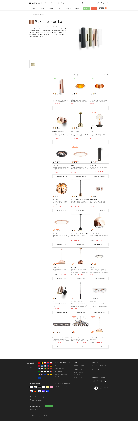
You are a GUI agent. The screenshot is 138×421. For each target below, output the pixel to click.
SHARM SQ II (93, 301)
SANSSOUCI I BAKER (76, 301)
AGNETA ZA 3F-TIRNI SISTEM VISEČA (80, 233)
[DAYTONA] (99, 86)
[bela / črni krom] (95, 298)
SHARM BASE (93, 199)
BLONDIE (73, 267)
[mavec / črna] (74, 94)
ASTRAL (73, 335)
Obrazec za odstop (61, 374)
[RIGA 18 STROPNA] (99, 154)
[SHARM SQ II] (99, 291)
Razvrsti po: (70, 75)
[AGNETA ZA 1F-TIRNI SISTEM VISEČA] (80, 188)
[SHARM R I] (61, 154)
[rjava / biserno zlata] (53, 332)
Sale (93, 8)
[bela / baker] (55, 162)
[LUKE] (61, 86)
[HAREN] (61, 291)
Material (67, 8)
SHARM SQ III (55, 335)
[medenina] (55, 94)
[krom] (93, 196)
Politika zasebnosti (61, 377)
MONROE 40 (55, 267)
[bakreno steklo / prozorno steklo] (74, 332)
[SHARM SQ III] (61, 325)
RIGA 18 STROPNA (94, 165)
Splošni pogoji (59, 368)
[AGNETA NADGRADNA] (61, 120)
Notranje (33, 8)
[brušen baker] (74, 128)
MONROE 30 (93, 335)
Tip (59, 8)
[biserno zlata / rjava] (57, 332)
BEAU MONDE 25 (94, 233)
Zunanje (42, 8)
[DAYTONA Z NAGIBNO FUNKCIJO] (80, 86)
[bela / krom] (93, 298)
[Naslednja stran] (61, 354)
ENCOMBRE (55, 199)
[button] (82, 3)
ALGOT (92, 131)
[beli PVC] (57, 196)
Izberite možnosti (61, 108)
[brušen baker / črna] (53, 128)
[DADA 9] (99, 257)
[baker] (53, 94)
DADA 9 (92, 267)
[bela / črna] (57, 162)
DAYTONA (92, 97)
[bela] (57, 94)
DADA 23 (73, 165)
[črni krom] (95, 196)
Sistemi (51, 8)
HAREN (54, 301)
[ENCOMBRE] (61, 188)
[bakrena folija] (53, 196)
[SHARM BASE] (99, 188)
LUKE (53, 97)
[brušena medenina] (72, 128)
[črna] (57, 128)
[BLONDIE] (80, 257)
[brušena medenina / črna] (55, 128)
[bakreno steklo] (72, 298)
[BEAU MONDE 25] (99, 222)
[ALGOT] (99, 120)
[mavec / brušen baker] (76, 94)
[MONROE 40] (61, 257)
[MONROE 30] (99, 325)
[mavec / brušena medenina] (72, 94)
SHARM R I (55, 165)
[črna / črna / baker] (53, 162)
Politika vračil (59, 371)
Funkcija (76, 8)
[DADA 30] (61, 222)
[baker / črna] (53, 298)
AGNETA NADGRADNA (58, 131)
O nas (57, 366)
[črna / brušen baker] (91, 128)
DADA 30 (54, 233)
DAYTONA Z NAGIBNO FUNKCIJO (79, 97)
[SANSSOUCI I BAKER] (80, 291)
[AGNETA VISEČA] (80, 120)
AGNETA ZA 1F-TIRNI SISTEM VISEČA (80, 199)
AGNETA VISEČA (75, 131)
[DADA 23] (80, 154)
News (85, 8)
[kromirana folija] (55, 196)
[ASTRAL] (80, 325)
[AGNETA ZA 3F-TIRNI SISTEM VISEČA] (80, 222)
